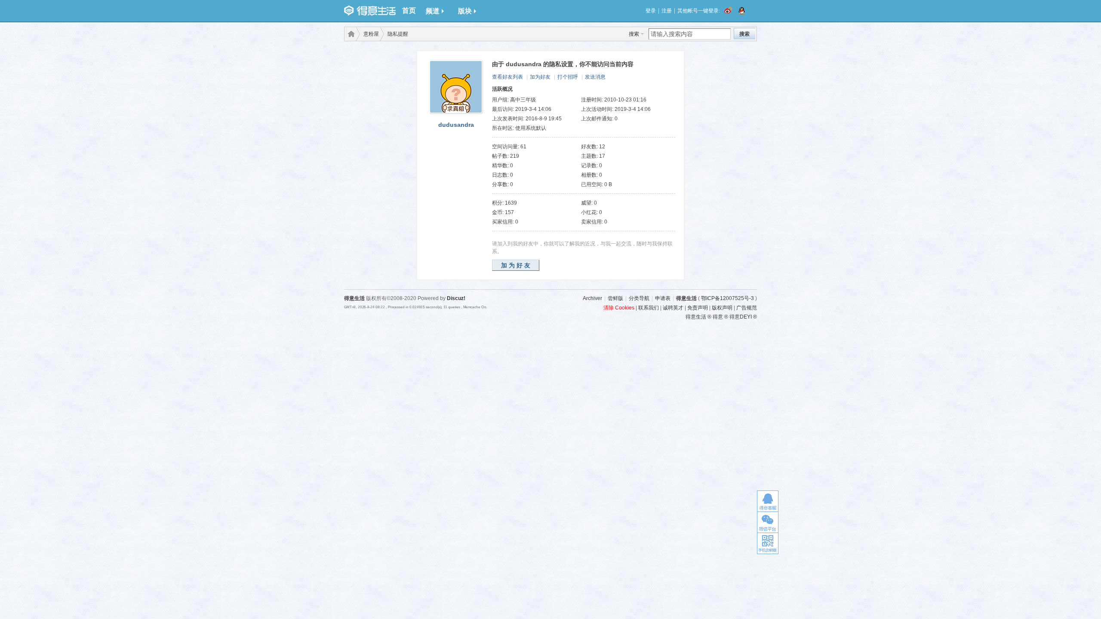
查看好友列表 (507, 77)
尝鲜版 (615, 298)
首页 (409, 10)
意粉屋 (371, 34)
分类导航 (639, 298)
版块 (465, 11)
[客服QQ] (767, 501)
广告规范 (746, 308)
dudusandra (456, 124)
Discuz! (456, 298)
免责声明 (697, 308)
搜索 (634, 34)
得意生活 (686, 298)
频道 (433, 11)
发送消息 (595, 77)
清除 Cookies (618, 308)
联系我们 (648, 308)
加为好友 (540, 77)
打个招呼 (567, 77)
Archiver (592, 298)
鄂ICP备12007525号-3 (727, 298)
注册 (666, 11)
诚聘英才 (673, 308)
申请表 (662, 298)
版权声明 (722, 308)
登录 (651, 11)
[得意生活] (370, 11)
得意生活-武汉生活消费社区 (349, 34)
